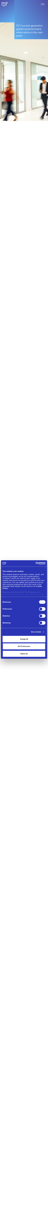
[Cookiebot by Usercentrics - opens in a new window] (35, 563)
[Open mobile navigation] (42, 4)
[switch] (42, 609)
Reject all (24, 654)
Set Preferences (24, 646)
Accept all (24, 639)
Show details (36, 632)
